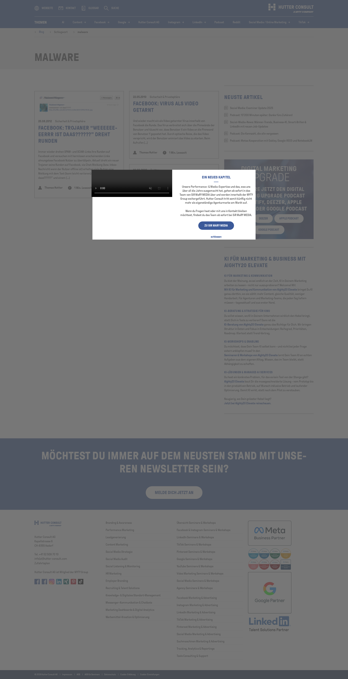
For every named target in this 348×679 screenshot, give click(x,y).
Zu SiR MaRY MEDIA (216, 225)
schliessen (216, 236)
